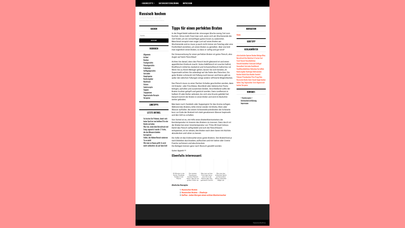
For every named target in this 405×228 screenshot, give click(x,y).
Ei (254, 58)
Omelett (257, 74)
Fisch (238, 61)
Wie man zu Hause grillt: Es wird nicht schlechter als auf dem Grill (155, 144)
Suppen (146, 89)
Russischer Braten (189, 190)
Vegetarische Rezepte (151, 95)
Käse (248, 74)
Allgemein (146, 54)
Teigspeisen (147, 92)
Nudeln (252, 74)
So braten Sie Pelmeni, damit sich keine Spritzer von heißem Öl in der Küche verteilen (155, 121)
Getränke (146, 73)
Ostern (145, 84)
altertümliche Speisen (244, 55)
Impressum (187, 3)
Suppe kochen (261, 80)
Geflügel (258, 63)
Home (239, 34)
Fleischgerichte (148, 65)
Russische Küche (242, 80)
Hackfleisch (255, 66)
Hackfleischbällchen (243, 69)
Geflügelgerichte (149, 70)
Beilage (259, 55)
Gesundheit (240, 66)
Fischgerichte (148, 62)
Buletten (250, 58)
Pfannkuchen (246, 77)
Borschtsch (240, 58)
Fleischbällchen (250, 61)
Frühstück (147, 68)
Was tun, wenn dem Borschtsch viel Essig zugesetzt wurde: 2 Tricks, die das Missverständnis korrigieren (155, 130)
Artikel (145, 57)
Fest (261, 58)
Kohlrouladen (257, 71)
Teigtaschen (248, 82)
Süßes (239, 82)
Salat (250, 80)
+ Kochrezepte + (148, 3)
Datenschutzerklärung (169, 3)
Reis (260, 77)
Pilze (253, 77)
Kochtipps (249, 71)
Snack (254, 80)
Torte (254, 82)
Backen (146, 60)
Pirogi (257, 77)
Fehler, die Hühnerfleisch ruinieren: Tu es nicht (155, 139)
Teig (242, 82)
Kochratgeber (148, 78)
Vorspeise (146, 97)
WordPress (263, 223)
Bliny (263, 55)
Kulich (244, 74)
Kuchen (239, 74)
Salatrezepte (148, 87)
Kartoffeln (260, 69)
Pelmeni (239, 77)
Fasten (257, 58)
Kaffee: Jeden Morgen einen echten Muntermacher (204, 195)
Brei (245, 58)
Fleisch (242, 61)
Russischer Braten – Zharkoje (194, 192)
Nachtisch (147, 81)
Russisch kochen (152, 13)
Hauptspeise (147, 76)
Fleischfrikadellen (242, 63)
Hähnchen (253, 69)
